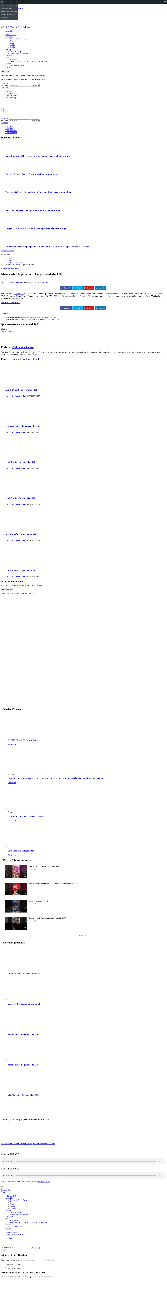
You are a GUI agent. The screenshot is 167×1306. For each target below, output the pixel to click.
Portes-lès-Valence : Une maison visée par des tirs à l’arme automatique (38, 192)
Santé (12, 43)
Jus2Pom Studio (44, 1182)
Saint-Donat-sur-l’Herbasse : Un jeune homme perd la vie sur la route (37, 156)
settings (32, 593)
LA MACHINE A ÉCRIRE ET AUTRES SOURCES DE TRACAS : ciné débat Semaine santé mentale (55, 778)
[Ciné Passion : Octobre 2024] (86, 835)
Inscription (9, 93)
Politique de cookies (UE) (14, 1234)
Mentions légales (11, 1232)
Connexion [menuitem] (8, 2)
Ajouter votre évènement (19, 53)
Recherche (35, 85)
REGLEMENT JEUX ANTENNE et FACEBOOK (29, 61)
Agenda (8, 49)
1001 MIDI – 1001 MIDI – (10, 303)
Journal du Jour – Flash (18, 39)
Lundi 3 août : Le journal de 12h (20, 570)
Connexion (9, 91)
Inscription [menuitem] (17, 2)
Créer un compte (16, 51)
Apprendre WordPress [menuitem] (9, 12)
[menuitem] (2, 2)
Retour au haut (6, 1190)
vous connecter (15, 585)
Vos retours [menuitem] (5, 17)
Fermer (3, 1192)
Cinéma (8, 63)
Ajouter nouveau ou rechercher (12, 1260)
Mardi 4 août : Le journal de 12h (20, 534)
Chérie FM (19, 293)
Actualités (9, 31)
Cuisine (12, 45)
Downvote (10, 331)
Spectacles (9, 55)
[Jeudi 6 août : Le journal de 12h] (85, 447)
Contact (8, 67)
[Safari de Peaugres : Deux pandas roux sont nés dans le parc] (85, 201)
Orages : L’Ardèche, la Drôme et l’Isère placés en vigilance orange (35, 228)
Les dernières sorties (17, 65)
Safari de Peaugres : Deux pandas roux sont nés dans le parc (33, 210)
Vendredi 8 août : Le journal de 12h (22, 426)
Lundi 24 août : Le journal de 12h (21, 390)
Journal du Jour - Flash (26, 359)
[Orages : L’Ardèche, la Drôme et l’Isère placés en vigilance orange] (85, 219)
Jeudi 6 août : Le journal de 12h (20, 462)
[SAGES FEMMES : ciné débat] (86, 725)
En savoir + (12, 744)
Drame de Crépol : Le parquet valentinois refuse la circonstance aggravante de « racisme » (47, 246)
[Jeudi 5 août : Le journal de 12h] (85, 483)
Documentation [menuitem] (6, 9)
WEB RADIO (10, 35)
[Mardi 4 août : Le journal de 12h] (85, 519)
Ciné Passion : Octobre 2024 (21, 851)
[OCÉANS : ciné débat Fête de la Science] (86, 797)
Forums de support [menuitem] (8, 15)
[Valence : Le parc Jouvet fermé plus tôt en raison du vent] (85, 165)
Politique (13, 47)
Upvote (3, 331)
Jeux (11, 41)
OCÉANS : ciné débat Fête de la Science (26, 816)
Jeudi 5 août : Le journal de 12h (20, 498)
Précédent (4, 251)
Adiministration (11, 96)
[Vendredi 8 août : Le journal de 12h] (85, 411)
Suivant (11, 251)
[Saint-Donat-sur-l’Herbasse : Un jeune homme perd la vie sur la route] (85, 147)
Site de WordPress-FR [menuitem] (9, 6)
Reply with (7, 589)
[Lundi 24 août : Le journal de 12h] (85, 375)
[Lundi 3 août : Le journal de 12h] (85, 555)
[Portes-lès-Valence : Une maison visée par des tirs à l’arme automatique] (85, 183)
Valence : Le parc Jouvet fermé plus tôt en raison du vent (31, 174)
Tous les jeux (14, 59)
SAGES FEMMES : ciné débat (22, 740)
